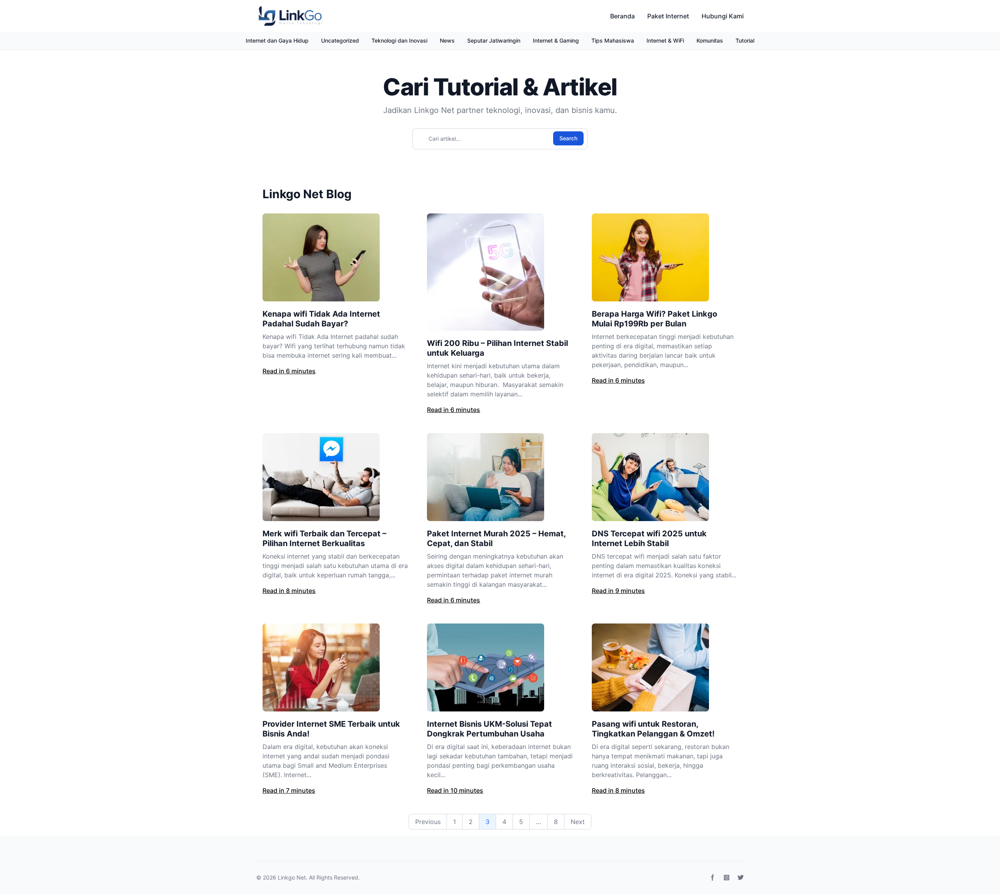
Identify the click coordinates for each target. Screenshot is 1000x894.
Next (578, 822)
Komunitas (709, 40)
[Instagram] (726, 877)
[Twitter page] (741, 877)
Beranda (622, 16)
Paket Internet (668, 16)
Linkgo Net (292, 877)
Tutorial (745, 40)
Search (568, 138)
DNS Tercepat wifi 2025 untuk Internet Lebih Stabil (649, 538)
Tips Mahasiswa (612, 40)
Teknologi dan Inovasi (399, 40)
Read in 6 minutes (289, 371)
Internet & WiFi (665, 40)
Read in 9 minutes (618, 591)
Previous (428, 822)
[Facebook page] (712, 877)
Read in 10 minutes (455, 790)
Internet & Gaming (556, 40)
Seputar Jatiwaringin (493, 40)
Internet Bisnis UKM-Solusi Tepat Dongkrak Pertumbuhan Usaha (489, 728)
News (447, 40)
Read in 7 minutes (288, 790)
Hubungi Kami (723, 16)
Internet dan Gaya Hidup (277, 40)
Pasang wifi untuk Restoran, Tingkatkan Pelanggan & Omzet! (653, 728)
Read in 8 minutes (289, 591)
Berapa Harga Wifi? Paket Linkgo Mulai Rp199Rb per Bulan (654, 318)
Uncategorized (340, 40)
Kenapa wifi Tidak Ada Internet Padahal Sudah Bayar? (321, 318)
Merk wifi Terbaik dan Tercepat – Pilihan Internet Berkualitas (324, 538)
